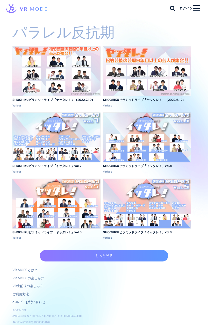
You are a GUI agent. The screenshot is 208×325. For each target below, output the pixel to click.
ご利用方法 (20, 294)
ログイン (186, 8)
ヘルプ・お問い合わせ (28, 302)
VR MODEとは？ (25, 270)
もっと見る (104, 255)
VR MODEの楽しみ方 (28, 278)
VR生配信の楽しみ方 (27, 286)
